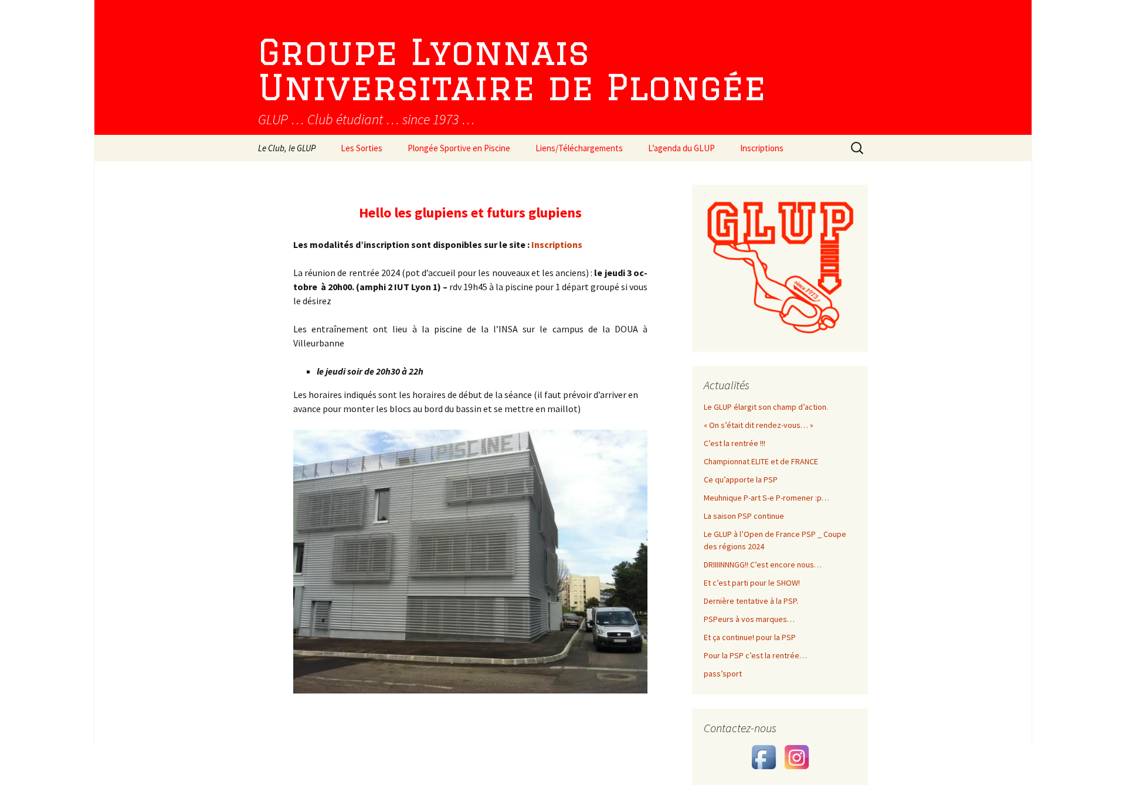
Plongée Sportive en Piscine (459, 148)
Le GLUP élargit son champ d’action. (766, 407)
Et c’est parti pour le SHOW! (752, 582)
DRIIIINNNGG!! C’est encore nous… (763, 564)
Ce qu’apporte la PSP (741, 479)
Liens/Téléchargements (579, 148)
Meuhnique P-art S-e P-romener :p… (766, 497)
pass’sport (723, 673)
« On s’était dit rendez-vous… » (758, 425)
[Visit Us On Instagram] (796, 756)
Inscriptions (762, 148)
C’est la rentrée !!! (734, 443)
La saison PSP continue (744, 516)
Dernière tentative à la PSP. (751, 601)
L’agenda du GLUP (681, 148)
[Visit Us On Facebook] (763, 756)
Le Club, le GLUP (287, 148)
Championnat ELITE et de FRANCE (761, 461)
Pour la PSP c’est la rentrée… (755, 655)
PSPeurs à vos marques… (749, 619)
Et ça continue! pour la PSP (750, 637)
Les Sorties (361, 148)
